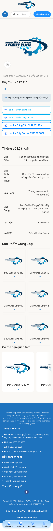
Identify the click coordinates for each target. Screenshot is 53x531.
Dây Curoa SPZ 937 (13, 338)
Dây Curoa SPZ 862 (39, 272)
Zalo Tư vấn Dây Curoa (20, 117)
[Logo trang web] (26, 4)
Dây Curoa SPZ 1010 (18, 384)
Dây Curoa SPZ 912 (39, 305)
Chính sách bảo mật (13, 462)
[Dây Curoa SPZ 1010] (18, 367)
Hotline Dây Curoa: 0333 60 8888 (26, 133)
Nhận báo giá (42, 14)
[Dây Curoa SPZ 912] (39, 293)
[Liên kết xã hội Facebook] (26, 492)
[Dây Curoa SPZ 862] (39, 260)
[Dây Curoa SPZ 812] (14, 260)
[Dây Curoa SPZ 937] (14, 326)
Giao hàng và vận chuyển (15, 471)
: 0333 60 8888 (14, 442)
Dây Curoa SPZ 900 (13, 305)
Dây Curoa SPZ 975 (39, 338)
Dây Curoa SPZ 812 (13, 272)
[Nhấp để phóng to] (7, 64)
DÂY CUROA (22, 75)
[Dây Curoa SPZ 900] (14, 293)
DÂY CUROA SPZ (39, 75)
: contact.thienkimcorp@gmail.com (23, 451)
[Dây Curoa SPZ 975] (39, 326)
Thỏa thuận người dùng (15, 481)
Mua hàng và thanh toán (15, 476)
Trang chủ (7, 75)
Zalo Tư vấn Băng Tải (19, 109)
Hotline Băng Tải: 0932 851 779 (25, 125)
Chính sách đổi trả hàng (15, 467)
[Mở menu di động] (5, 14)
